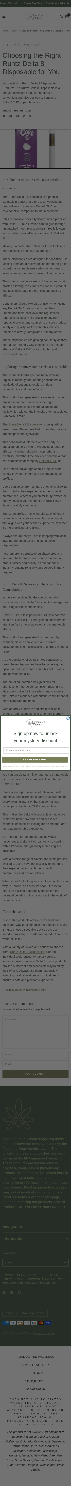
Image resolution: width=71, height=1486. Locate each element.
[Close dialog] (68, 718)
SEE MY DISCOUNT (35, 759)
